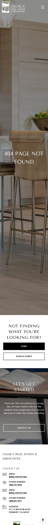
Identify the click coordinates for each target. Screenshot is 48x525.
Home (24, 346)
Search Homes (24, 356)
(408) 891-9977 (15, 501)
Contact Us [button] (24, 428)
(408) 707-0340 (15, 485)
